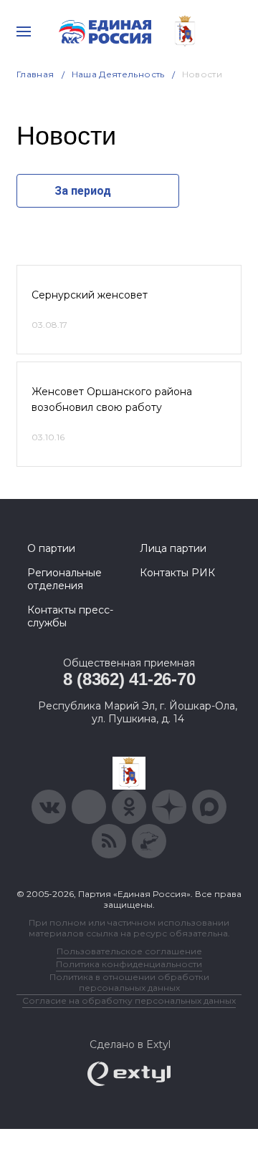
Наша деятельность (118, 74)
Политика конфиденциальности (129, 964)
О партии (51, 548)
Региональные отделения (64, 579)
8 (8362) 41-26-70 (129, 679)
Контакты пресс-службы (70, 616)
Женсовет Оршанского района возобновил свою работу (112, 399)
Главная (35, 74)
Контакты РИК (177, 572)
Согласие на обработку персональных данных (129, 1000)
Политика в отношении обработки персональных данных (129, 982)
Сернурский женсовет (90, 294)
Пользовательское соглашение (129, 951)
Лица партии (173, 548)
